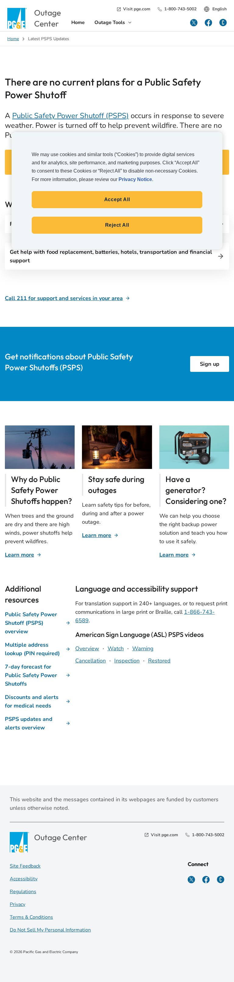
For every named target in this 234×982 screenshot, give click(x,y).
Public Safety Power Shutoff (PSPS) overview (31, 623)
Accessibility (23, 878)
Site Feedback (25, 866)
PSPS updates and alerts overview (28, 723)
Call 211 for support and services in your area (64, 298)
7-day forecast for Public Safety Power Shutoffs (31, 675)
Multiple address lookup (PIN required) (32, 649)
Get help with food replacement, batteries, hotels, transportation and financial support (111, 256)
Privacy (17, 904)
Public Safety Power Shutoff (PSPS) (70, 116)
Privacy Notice (135, 179)
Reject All (117, 225)
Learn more (19, 554)
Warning (143, 648)
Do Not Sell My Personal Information (50, 930)
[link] (78, 23)
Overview (87, 648)
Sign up (209, 364)
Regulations (23, 891)
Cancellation (90, 660)
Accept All (117, 199)
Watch (116, 648)
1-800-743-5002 (180, 9)
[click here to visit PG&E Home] (17, 18)
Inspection (127, 660)
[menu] (113, 23)
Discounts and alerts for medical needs (31, 701)
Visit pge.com (136, 9)
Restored (159, 660)
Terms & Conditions (31, 917)
